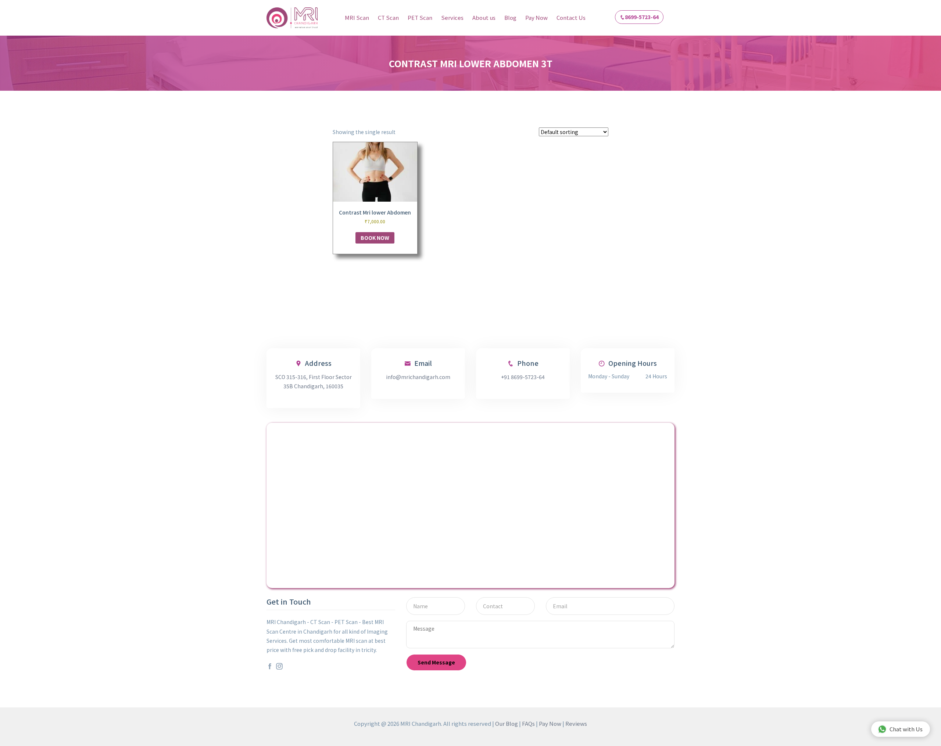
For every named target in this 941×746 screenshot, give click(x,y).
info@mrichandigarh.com (418, 377)
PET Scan (420, 17)
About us (483, 17)
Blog (510, 17)
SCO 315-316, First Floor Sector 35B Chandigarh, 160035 (313, 381)
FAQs (528, 723)
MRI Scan (357, 17)
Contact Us (571, 17)
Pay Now (536, 17)
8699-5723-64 (642, 17)
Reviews (576, 723)
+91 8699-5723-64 (523, 377)
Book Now (375, 237)
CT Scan (388, 17)
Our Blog (506, 723)
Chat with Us (906, 729)
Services (452, 17)
